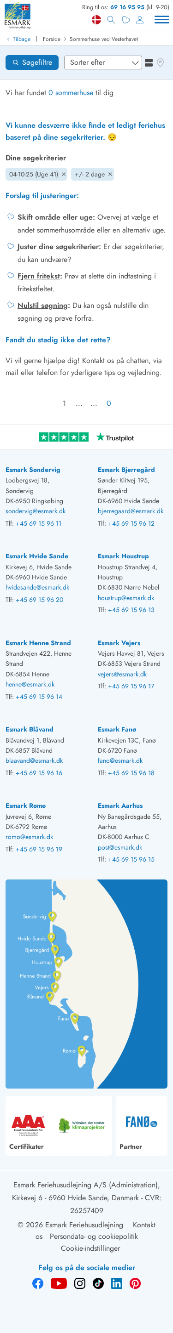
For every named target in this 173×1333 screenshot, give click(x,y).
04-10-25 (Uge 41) (33, 174)
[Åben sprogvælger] (96, 19)
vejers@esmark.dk (122, 674)
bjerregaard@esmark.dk (130, 511)
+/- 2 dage (90, 174)
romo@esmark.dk (29, 836)
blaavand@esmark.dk (34, 760)
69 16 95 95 (127, 7)
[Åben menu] (162, 20)
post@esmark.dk (120, 847)
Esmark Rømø (26, 805)
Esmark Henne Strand (38, 642)
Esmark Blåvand (30, 729)
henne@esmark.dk (30, 684)
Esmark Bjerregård (126, 469)
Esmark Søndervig (33, 469)
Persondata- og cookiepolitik (94, 1236)
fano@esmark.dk (120, 760)
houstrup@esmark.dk (126, 597)
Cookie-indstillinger (90, 1248)
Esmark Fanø (117, 729)
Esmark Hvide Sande (37, 556)
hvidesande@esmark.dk (37, 587)
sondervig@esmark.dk (36, 511)
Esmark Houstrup (123, 556)
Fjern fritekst (39, 276)
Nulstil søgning (43, 305)
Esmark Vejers (119, 642)
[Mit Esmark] (139, 19)
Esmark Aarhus (120, 805)
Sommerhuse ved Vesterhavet (104, 39)
